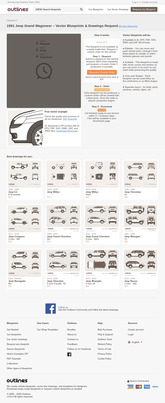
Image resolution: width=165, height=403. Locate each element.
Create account (149, 2)
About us (71, 334)
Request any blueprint (18, 344)
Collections (12, 363)
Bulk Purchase (105, 329)
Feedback (72, 344)
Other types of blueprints (19, 368)
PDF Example (70, 119)
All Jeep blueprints (128, 26)
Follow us (63, 307)
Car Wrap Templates (47, 329)
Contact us (72, 339)
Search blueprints (16, 349)
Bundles (71, 329)
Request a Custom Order (102, 72)
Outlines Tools (105, 339)
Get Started (13, 329)
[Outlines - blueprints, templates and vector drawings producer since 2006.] (18, 9)
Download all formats (67, 131)
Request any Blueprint (144, 9)
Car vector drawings (17, 339)
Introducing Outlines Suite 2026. (24, 2)
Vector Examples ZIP (17, 353)
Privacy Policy (105, 353)
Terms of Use (104, 349)
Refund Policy (105, 344)
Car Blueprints (95, 9)
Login (131, 334)
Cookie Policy (104, 358)
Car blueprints (14, 334)
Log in (135, 2)
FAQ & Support (105, 334)
